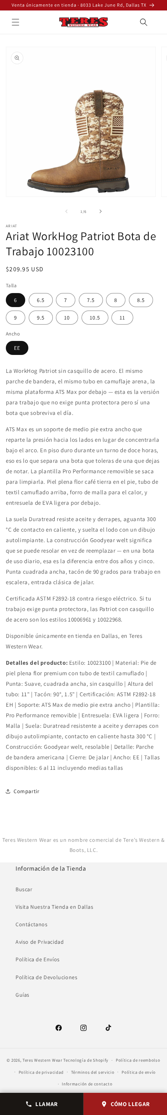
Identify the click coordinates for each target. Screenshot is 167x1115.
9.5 (41, 317)
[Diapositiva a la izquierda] (66, 211)
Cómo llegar (130, 1104)
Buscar (24, 889)
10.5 (95, 317)
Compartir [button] (26, 791)
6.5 (41, 300)
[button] (15, 22)
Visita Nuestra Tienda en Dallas (55, 906)
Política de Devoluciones (46, 977)
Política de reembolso (138, 1060)
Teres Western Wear (43, 1060)
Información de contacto (87, 1084)
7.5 (91, 300)
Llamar (46, 1104)
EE (17, 347)
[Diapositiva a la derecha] (100, 211)
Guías (23, 994)
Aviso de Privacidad (40, 941)
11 (122, 317)
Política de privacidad (41, 1072)
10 (67, 317)
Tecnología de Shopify (85, 1060)
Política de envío (139, 1072)
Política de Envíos (38, 959)
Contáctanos (32, 924)
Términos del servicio (93, 1072)
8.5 (141, 300)
